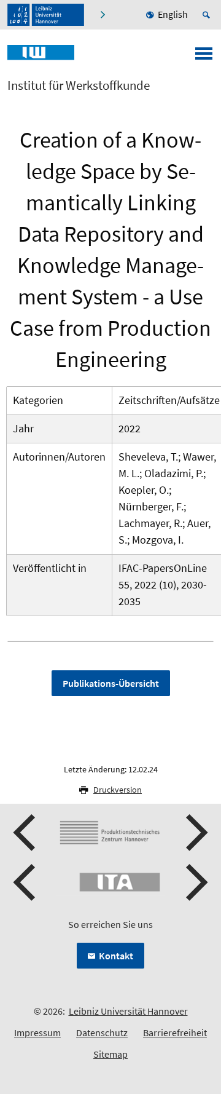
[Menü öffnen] (204, 57)
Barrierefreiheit (175, 1032)
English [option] (173, 14)
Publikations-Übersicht (111, 683)
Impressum (37, 1032)
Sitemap (110, 1054)
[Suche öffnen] (208, 15)
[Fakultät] (104, 15)
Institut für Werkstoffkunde (78, 85)
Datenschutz (102, 1032)
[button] (25, 832)
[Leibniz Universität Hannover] (45, 15)
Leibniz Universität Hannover (128, 1011)
